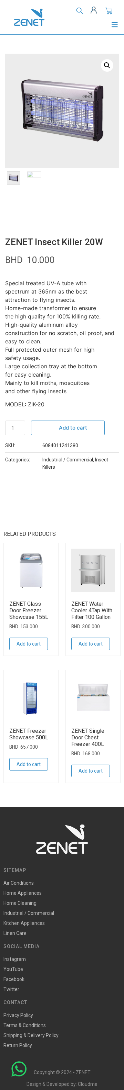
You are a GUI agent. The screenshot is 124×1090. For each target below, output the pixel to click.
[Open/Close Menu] (114, 25)
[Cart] (109, 11)
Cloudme (87, 1084)
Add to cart (73, 427)
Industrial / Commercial (67, 459)
